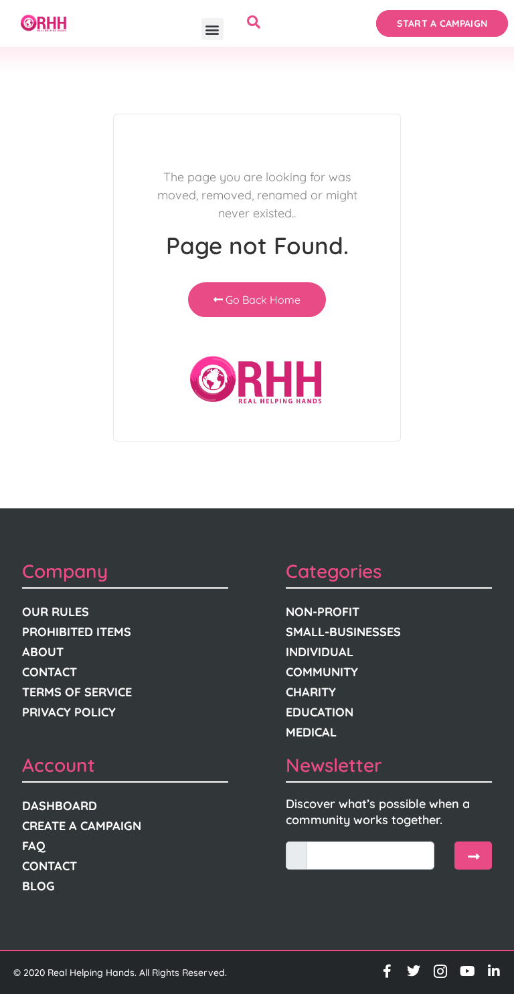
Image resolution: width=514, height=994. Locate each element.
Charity (311, 692)
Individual (319, 652)
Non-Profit (322, 611)
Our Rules (55, 611)
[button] (212, 29)
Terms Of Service (77, 692)
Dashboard (59, 805)
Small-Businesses (343, 631)
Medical (311, 732)
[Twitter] (413, 971)
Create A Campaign (81, 825)
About (43, 652)
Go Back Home (262, 299)
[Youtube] (467, 971)
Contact (49, 672)
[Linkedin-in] (494, 971)
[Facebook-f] (387, 971)
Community (322, 672)
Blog (38, 886)
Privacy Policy (69, 712)
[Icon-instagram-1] (440, 971)
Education (319, 712)
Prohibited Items (76, 631)
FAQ (34, 846)
